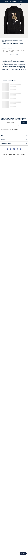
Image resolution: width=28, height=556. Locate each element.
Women (3, 40)
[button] (20, 5)
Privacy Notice (15, 129)
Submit (23, 122)
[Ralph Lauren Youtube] (14, 149)
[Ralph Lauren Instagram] (7, 149)
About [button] (2, 135)
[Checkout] (23, 5)
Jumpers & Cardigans (14, 40)
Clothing (7, 40)
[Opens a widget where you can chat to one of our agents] (23, 553)
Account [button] (3, 139)
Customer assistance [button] (6, 143)
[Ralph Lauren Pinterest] (20, 149)
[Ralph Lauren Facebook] (10, 149)
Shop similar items (14, 54)
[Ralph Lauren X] (17, 149)
